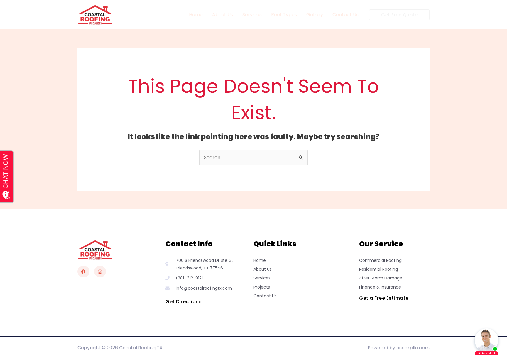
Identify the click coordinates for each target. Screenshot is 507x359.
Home (196, 14)
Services (252, 14)
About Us (222, 14)
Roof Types (284, 14)
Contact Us (345, 14)
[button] (399, 14)
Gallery (314, 14)
